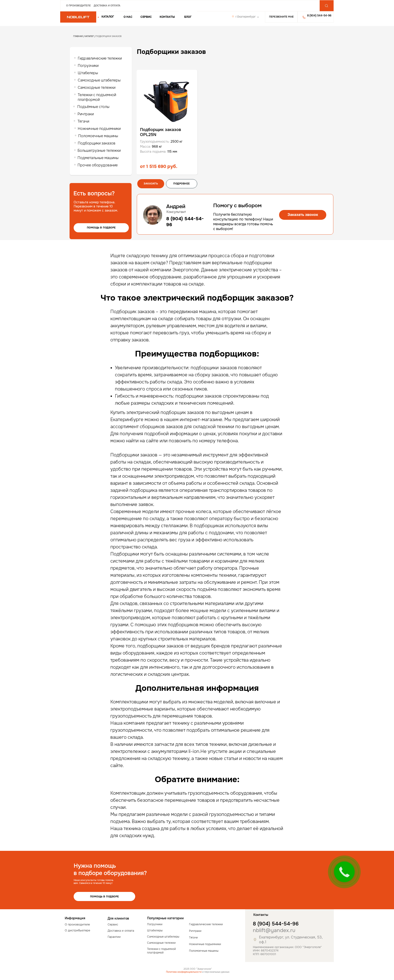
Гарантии (114, 937)
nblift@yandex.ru (274, 930)
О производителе (78, 5)
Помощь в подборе (101, 227)
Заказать (151, 183)
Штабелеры (88, 73)
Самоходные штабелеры (99, 80)
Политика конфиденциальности (184, 971)
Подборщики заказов (96, 143)
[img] (78, 17)
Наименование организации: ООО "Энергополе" (287, 947)
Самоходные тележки (96, 87)
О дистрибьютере (77, 930)
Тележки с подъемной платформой (97, 97)
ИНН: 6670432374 (265, 950)
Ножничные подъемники (99, 128)
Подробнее (181, 183)
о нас (128, 17)
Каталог (89, 36)
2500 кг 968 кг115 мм (161, 146)
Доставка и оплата (107, 5)
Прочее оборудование (98, 165)
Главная (78, 36)
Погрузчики (88, 65)
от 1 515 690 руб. (158, 166)
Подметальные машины (98, 157)
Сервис (146, 17)
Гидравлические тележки (100, 58)
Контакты (167, 17)
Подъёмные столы (93, 106)
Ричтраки (86, 114)
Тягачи (83, 121)
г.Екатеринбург (246, 16)
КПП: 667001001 (264, 954)
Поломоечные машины (98, 136)
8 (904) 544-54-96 (276, 924)
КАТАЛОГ (107, 16)
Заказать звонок (303, 214)
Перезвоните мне (281, 16)
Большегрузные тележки (99, 150)
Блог (188, 17)
